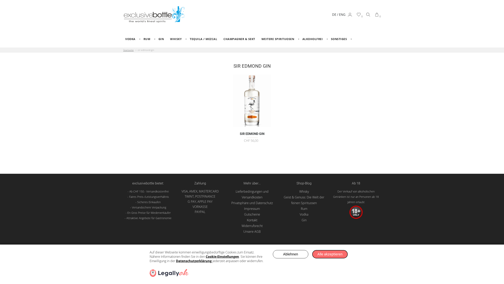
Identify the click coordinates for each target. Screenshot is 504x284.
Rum (304, 208)
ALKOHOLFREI (312, 39)
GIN (161, 39)
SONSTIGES (339, 39)
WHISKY (176, 39)
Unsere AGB (252, 231)
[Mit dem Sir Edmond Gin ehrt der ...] (252, 127)
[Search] (368, 16)
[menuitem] (131, 39)
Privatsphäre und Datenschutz (252, 203)
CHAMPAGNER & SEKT (239, 39)
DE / (335, 14)
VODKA (130, 39)
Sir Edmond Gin (252, 134)
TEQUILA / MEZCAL (203, 39)
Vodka (304, 214)
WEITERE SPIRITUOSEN (277, 39)
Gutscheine (252, 214)
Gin (304, 220)
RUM (147, 39)
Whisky (304, 191)
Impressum (252, 208)
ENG (342, 14)
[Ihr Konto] (350, 16)
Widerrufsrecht (252, 226)
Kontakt (252, 220)
